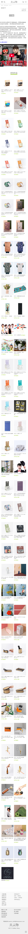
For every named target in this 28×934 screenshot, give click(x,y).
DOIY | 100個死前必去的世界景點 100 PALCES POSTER (7, 276)
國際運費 (3, 880)
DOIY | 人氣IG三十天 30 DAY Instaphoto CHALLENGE (6, 152)
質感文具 (4, 897)
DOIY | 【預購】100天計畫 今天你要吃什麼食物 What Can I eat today (7, 557)
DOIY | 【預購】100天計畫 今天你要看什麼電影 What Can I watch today (19, 536)
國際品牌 (24, 10)
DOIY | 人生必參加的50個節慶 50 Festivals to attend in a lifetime (20, 213)
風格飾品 (4, 899)
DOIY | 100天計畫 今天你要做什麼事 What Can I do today (20, 557)
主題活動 (4, 894)
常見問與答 (4, 915)
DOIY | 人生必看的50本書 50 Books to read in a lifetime (19, 234)
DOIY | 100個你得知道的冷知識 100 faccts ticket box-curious (7, 192)
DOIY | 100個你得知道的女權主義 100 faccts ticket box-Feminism (7, 515)
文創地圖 (16, 913)
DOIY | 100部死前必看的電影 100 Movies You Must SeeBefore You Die (19, 255)
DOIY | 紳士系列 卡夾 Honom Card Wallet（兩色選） (7, 737)
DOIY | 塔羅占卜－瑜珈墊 (6, 316)
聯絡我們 (3, 916)
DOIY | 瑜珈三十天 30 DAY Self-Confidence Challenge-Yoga (19, 515)
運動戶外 (4, 903)
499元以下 (17, 894)
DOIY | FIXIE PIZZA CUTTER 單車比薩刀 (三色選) (19, 798)
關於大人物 (4, 909)
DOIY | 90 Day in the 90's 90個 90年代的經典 (7, 474)
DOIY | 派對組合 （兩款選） (7, 352)
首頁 (2, 5)
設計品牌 (6, 5)
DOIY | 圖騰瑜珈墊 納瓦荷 (19, 296)
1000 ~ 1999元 (18, 897)
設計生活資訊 (17, 909)
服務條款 (3, 911)
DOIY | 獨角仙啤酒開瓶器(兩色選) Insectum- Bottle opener (7, 860)
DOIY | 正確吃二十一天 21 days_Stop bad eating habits (6, 90)
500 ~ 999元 (17, 895)
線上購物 (16, 911)
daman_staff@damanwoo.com (16, 921)
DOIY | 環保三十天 (5, 453)
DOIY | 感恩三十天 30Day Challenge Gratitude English (19, 393)
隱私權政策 (4, 913)
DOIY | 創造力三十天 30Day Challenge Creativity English (20, 373)
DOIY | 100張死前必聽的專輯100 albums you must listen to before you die (19, 494)
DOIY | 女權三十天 (18, 433)
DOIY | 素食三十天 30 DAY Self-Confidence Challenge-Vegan (7, 536)
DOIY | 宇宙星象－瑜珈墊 (19, 316)
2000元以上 (17, 899)
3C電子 (4, 901)
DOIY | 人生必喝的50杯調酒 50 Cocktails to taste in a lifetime (7, 234)
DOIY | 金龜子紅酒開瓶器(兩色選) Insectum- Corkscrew (20, 860)
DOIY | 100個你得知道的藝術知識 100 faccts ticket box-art (7, 213)
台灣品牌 (24, 9)
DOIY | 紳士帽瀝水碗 (18, 473)
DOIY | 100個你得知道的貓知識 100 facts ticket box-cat (19, 192)
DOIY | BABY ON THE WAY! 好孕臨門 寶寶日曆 (6, 819)
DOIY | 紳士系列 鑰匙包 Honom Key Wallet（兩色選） (19, 737)
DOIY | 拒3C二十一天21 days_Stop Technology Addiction (6, 111)
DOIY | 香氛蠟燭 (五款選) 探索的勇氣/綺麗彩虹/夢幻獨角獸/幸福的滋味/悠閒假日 (20, 839)
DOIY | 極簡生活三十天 (6, 413)
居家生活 (4, 895)
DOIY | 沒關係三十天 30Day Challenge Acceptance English (7, 393)
